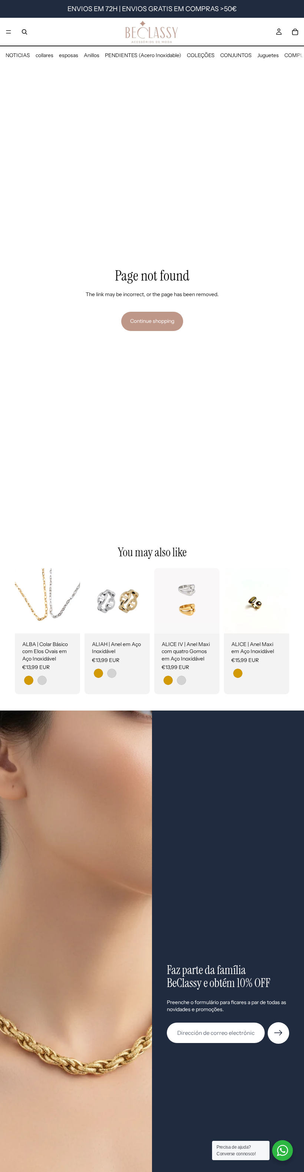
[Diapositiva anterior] (23, 601)
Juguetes (268, 55)
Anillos (91, 55)
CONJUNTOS (236, 55)
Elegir (144, 621)
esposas (68, 55)
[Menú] (8, 31)
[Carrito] (295, 32)
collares (44, 55)
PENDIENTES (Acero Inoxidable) (143, 55)
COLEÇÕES (201, 55)
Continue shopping (152, 321)
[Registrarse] (278, 1033)
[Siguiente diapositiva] (72, 601)
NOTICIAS (18, 55)
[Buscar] (24, 32)
